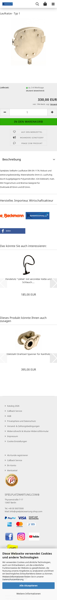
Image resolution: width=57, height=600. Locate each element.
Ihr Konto (11, 465)
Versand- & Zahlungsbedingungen (23, 426)
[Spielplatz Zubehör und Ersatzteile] (6, 4)
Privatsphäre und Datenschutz (21, 421)
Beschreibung (11, 159)
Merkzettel (12, 470)
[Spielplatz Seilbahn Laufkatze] (28, 41)
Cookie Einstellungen (17, 441)
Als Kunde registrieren (17, 455)
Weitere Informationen (28, 593)
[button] (5, 112)
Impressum (12, 436)
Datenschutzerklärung (12, 579)
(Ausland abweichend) (35, 90)
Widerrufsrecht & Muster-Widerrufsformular (28, 431)
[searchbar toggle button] (37, 4)
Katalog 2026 (13, 405)
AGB (9, 416)
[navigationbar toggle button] (53, 4)
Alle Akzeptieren (28, 585)
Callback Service (14, 410)
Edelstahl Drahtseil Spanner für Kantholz (28, 354)
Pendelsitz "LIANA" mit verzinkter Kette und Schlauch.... (28, 281)
